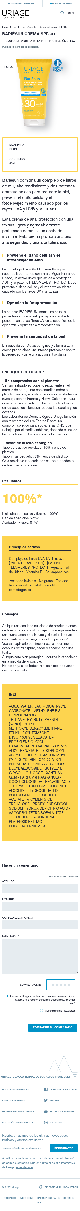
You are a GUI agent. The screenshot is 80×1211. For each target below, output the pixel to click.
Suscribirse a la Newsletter (60, 1010)
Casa (5, 27)
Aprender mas (69, 1001)
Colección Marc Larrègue (18, 1122)
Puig (40, 1202)
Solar (13, 27)
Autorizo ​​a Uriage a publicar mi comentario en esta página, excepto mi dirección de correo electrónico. (42, 1000)
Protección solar (27, 27)
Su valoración (31, 984)
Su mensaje (10, 936)
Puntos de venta (62, 3)
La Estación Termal (13, 1100)
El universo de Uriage (21, 3)
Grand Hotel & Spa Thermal (18, 1111)
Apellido (9, 881)
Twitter (54, 1100)
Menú (72, 13)
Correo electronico (18, 917)
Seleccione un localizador (61, 1187)
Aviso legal (27, 1198)
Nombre (8, 899)
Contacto (10, 1198)
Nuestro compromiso (15, 1089)
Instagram (56, 1122)
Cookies (68, 1198)
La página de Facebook (63, 1089)
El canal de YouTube (62, 1111)
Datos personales (48, 1198)
